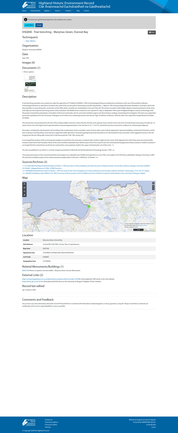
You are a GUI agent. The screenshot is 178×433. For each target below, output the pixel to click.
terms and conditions (142, 225)
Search (57, 11)
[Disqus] (89, 336)
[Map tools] (24, 195)
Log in (153, 427)
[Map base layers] (24, 188)
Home (24, 11)
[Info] (24, 191)
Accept (39, 25)
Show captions (29, 72)
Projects (68, 11)
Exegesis (140, 420)
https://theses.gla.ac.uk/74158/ (32, 281)
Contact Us (48, 420)
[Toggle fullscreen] (153, 183)
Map (78, 11)
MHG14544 (26, 270)
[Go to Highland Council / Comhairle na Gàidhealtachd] (28, 4)
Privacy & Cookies (51, 425)
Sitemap (48, 427)
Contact (86, 11)
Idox (146, 420)
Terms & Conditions (51, 422)
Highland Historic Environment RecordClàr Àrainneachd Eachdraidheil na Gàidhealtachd (74, 5)
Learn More (29, 25)
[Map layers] (24, 184)
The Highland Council (41, 431)
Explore (47, 11)
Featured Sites (35, 11)
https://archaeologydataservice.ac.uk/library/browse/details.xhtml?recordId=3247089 (51, 279)
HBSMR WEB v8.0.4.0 (149, 422)
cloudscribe (152, 425)
